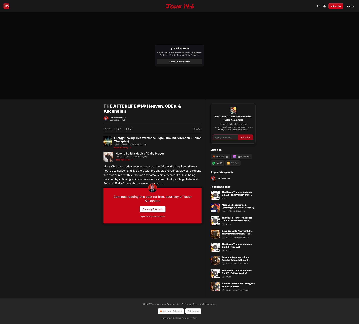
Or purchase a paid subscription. (152, 216)
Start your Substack (172, 311)
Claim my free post (153, 209)
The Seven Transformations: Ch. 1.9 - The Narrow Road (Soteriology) (237, 219)
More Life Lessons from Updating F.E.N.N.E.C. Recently (238, 206)
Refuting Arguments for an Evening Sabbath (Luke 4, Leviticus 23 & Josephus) (236, 259)
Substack (165, 318)
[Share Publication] (324, 6)
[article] (233, 195)
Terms (196, 304)
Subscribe (336, 6)
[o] (215, 195)
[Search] (318, 6)
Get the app (193, 311)
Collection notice (208, 304)
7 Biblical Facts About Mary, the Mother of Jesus (238, 285)
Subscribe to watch (179, 61)
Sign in (350, 6)
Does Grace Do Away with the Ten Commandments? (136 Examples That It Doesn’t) (237, 232)
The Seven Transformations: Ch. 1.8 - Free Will (237, 245)
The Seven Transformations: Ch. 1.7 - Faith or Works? (237, 272)
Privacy (188, 304)
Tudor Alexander (118, 117)
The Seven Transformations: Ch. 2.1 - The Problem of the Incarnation (237, 193)
